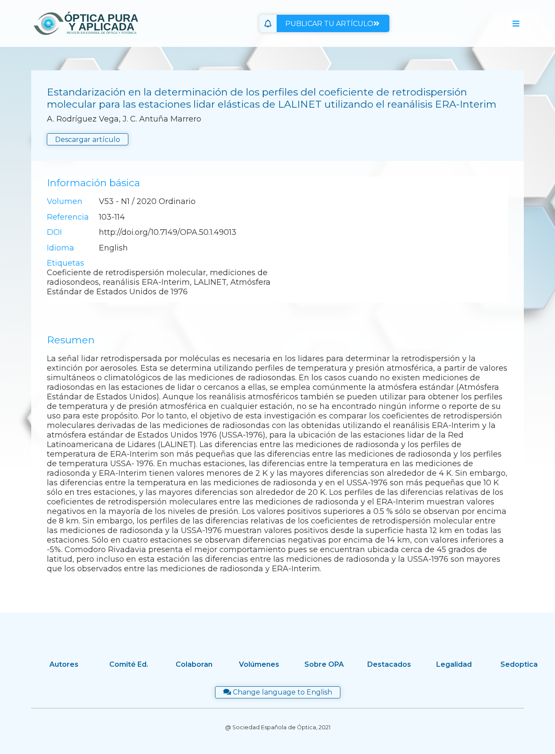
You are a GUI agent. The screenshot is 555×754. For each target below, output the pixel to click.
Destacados (389, 664)
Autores (63, 664)
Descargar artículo (87, 139)
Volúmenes (259, 664)
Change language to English (281, 692)
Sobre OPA (324, 664)
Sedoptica (519, 664)
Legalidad (454, 664)
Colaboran (194, 664)
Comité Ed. (128, 664)
